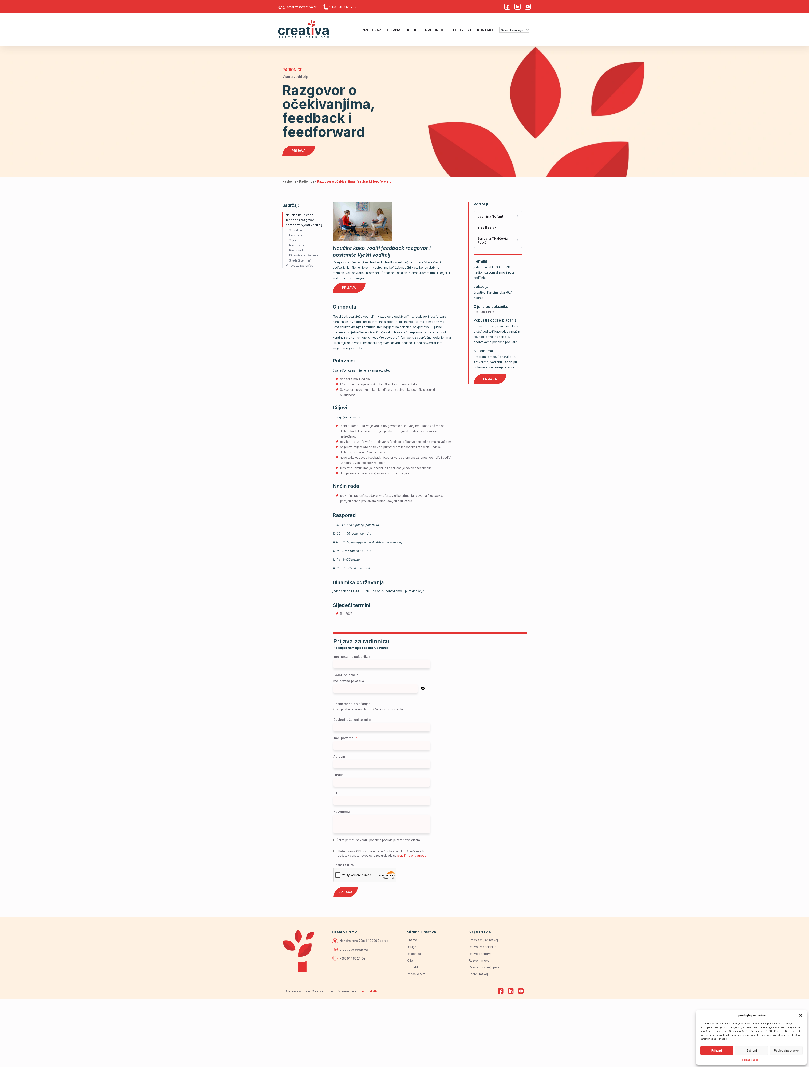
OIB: (336, 793)
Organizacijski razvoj (483, 940)
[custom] (507, 7)
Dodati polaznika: (346, 675)
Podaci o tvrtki (417, 974)
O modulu (295, 230)
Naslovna (372, 30)
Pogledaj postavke (786, 1050)
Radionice (434, 30)
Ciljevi (293, 240)
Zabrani (751, 1050)
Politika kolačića (749, 1059)
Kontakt (485, 30)
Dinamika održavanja (303, 255)
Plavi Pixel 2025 (369, 991)
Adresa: (339, 756)
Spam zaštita (343, 865)
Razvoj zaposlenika (482, 947)
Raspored (296, 250)
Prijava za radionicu (299, 265)
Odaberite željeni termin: (352, 719)
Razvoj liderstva (480, 954)
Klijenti (412, 960)
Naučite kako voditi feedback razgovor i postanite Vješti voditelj (304, 220)
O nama (393, 30)
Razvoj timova (479, 960)
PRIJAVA (345, 892)
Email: (338, 775)
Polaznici (295, 235)
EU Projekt (461, 30)
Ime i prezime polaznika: (351, 656)
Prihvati (716, 1050)
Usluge (413, 30)
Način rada (296, 245)
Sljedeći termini (300, 260)
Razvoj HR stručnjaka (484, 967)
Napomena (341, 811)
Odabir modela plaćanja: (351, 704)
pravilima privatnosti (412, 855)
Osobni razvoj (478, 974)
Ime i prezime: (344, 738)
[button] (800, 1015)
